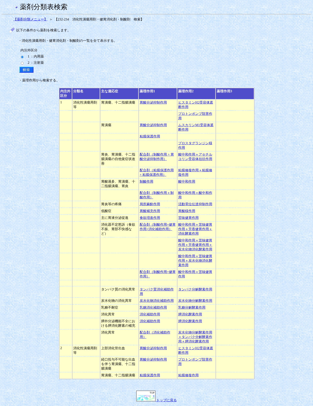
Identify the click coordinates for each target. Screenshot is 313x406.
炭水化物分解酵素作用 (195, 300)
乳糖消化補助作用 (153, 307)
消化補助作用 (150, 314)
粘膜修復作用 (188, 375)
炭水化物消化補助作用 (157, 300)
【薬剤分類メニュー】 (30, 19)
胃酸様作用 (186, 211)
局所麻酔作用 (150, 204)
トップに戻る (166, 400)
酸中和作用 (186, 181)
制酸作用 (146, 181)
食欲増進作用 (150, 218)
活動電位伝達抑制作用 (195, 204)
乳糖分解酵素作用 (191, 307)
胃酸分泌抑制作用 (153, 102)
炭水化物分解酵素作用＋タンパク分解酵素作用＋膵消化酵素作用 (195, 337)
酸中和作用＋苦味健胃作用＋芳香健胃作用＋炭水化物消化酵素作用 (195, 244)
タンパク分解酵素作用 (195, 289)
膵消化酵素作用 (190, 314)
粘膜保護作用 (150, 136)
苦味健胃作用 (188, 218)
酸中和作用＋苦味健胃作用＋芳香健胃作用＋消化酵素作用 (195, 229)
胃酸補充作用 (150, 211)
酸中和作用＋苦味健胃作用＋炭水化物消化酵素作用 (195, 260)
